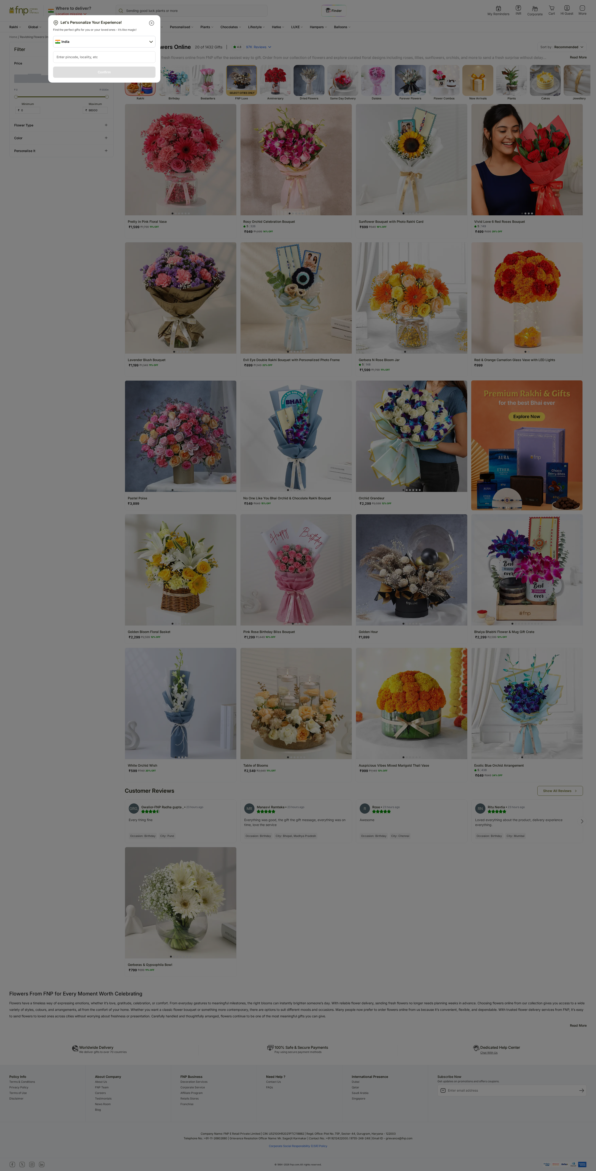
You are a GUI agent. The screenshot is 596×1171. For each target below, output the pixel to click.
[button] (152, 23)
